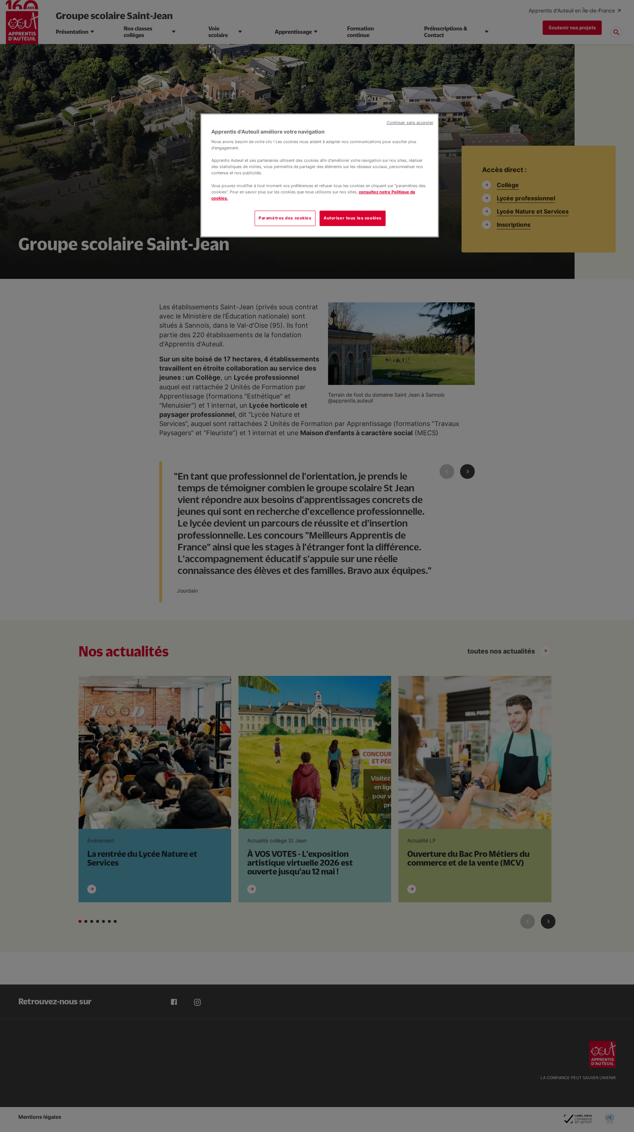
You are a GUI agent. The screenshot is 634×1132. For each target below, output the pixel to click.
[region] (319, 175)
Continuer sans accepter (410, 122)
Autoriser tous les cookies (353, 218)
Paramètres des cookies (285, 218)
